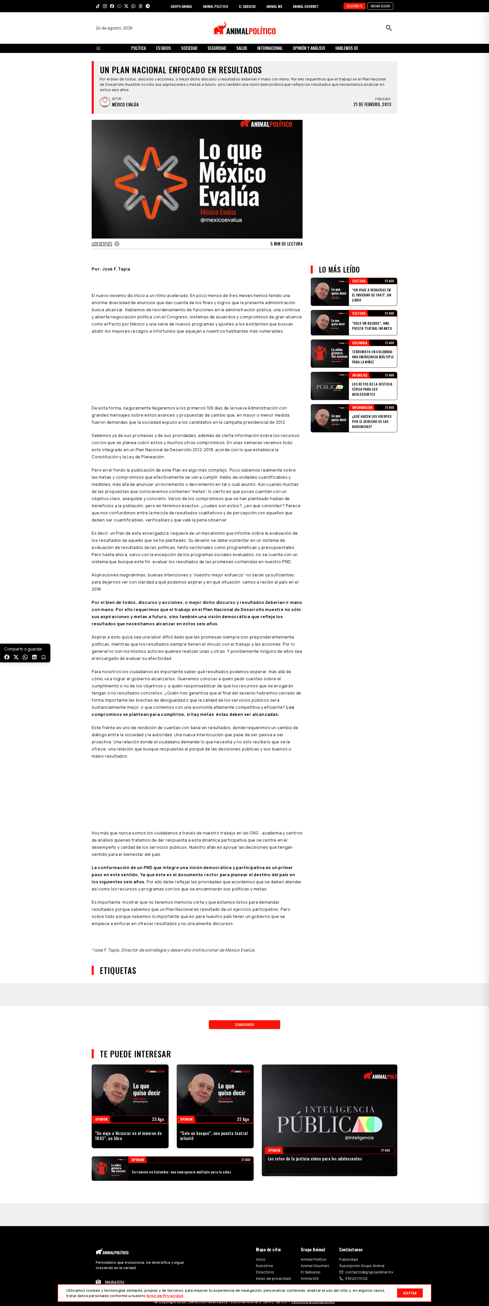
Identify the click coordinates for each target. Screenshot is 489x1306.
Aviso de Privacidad (164, 1295)
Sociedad (189, 48)
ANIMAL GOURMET (306, 6)
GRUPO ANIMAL (181, 6)
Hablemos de (346, 48)
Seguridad (217, 48)
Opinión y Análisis (309, 48)
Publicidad (348, 1259)
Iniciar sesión (380, 6)
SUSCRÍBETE (354, 6)
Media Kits (114, 1281)
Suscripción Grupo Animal (361, 1265)
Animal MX (310, 1278)
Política (138, 48)
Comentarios (244, 1024)
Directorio (265, 1272)
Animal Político (314, 1259)
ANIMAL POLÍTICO (215, 6)
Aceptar (410, 1293)
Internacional (270, 48)
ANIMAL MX (274, 6)
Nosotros (264, 1265)
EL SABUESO (247, 6)
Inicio (260, 1259)
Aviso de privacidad (273, 1278)
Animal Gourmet (315, 1265)
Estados (163, 48)
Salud (241, 48)
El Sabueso (310, 1272)
